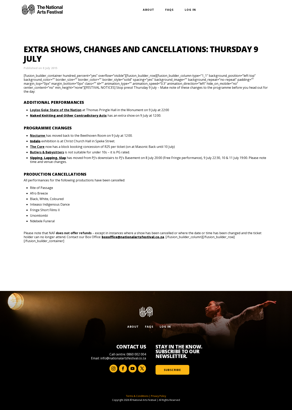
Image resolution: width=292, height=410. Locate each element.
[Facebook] (123, 368)
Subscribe (172, 370)
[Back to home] (42, 9)
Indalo (35, 141)
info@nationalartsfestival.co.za (123, 358)
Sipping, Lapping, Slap (48, 158)
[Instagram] (113, 368)
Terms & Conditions (137, 396)
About (148, 10)
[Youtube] (132, 368)
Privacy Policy (158, 396)
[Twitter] (142, 368)
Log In (190, 10)
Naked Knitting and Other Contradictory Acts (68, 115)
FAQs (169, 10)
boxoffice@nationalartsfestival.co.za (133, 237)
